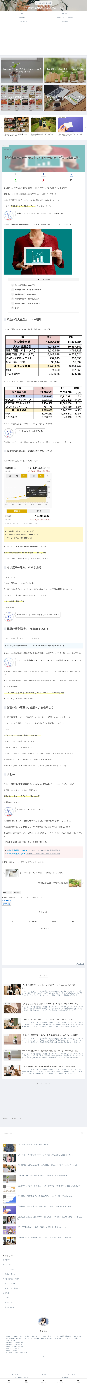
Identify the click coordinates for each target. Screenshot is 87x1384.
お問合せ (43, 1374)
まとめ (17, 308)
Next (85, 128)
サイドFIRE (8, 892)
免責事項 (65, 1377)
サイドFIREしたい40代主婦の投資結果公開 (43, 850)
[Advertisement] (43, 40)
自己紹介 (15, 1374)
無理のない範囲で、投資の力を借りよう (28, 303)
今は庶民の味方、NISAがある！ (25, 294)
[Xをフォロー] (43, 1356)
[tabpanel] (16, 127)
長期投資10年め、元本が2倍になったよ (28, 289)
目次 (42, 279)
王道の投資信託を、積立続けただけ (27, 299)
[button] (71, 180)
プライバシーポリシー (22, 1377)
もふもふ (43, 1331)
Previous (2, 128)
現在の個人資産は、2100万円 (25, 285)
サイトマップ (71, 1374)
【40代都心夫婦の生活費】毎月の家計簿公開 (43, 854)
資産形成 (17, 892)
